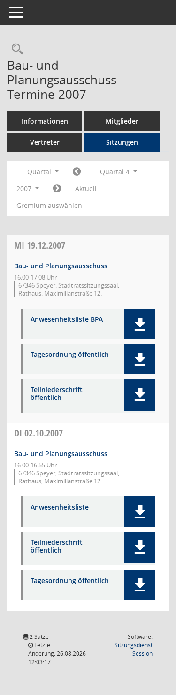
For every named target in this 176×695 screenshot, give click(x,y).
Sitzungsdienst (134, 649)
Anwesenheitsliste (60, 507)
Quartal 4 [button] (115, 171)
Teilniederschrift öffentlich (57, 394)
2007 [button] (24, 188)
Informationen (45, 121)
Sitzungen (122, 142)
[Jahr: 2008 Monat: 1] (57, 188)
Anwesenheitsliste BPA (67, 320)
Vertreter (45, 142)
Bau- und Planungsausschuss (60, 265)
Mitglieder (122, 121)
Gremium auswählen (49, 205)
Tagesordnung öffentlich (70, 355)
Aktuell (86, 188)
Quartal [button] (40, 171)
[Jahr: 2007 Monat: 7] (77, 171)
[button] (139, 324)
